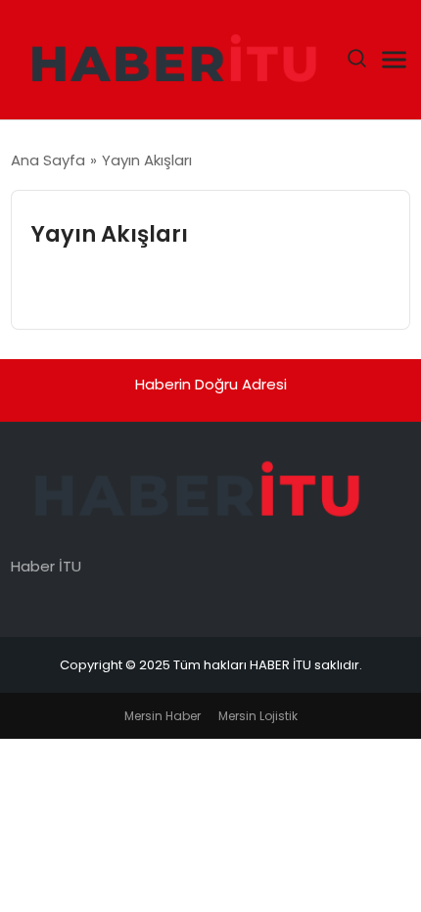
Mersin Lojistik (258, 715)
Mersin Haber (162, 715)
